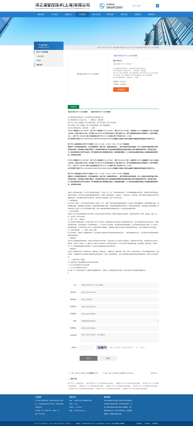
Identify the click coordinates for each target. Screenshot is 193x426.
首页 (98, 47)
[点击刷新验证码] (101, 347)
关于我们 (54, 14)
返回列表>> (154, 373)
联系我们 (151, 14)
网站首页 (41, 14)
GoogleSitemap (100, 423)
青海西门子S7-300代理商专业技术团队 (81, 389)
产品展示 (82, 14)
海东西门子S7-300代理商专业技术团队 (118, 386)
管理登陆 (121, 423)
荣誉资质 (110, 14)
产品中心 (104, 47)
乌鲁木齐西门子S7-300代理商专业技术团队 (99, 383)
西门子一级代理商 (42, 52)
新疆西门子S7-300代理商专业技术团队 (128, 383)
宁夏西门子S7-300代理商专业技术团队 (91, 386)
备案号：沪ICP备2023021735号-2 (85, 423)
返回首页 (139, 423)
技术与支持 (96, 14)
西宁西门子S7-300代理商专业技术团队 (145, 386)
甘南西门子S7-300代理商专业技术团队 (108, 389)
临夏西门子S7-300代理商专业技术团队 (135, 389)
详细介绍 (73, 107)
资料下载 (124, 14)
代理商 (38, 60)
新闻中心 (68, 14)
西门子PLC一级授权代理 (76, 383)
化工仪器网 (115, 423)
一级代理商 (40, 56)
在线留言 (137, 14)
